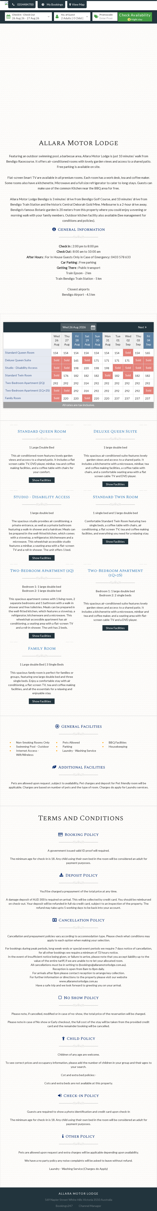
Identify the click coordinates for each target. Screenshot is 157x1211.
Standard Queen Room (42, 431)
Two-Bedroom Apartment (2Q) (42, 571)
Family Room (42, 648)
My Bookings (55, 4)
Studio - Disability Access (41, 497)
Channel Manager (90, 1206)
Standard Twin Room (115, 497)
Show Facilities (41, 480)
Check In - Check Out (23, 14)
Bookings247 (64, 1206)
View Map (78, 4)
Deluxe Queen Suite (115, 431)
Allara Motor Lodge (79, 1193)
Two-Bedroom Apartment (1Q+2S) (115, 573)
